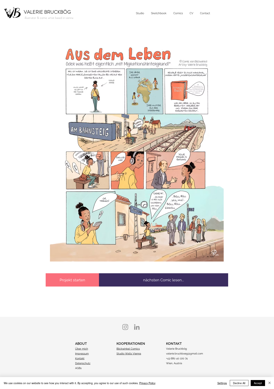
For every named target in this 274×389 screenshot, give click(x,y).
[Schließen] (269, 383)
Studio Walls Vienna (128, 353)
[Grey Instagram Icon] (125, 327)
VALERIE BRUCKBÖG (47, 12)
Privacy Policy (147, 383)
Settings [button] (222, 383)
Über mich (81, 348)
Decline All (239, 383)
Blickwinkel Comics (128, 348)
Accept (258, 383)
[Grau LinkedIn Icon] (137, 327)
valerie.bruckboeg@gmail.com (184, 353)
